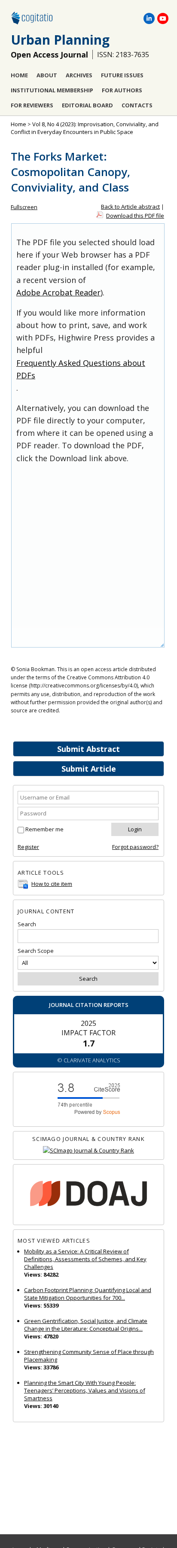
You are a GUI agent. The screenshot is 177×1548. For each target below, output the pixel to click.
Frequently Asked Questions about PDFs (80, 369)
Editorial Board (87, 105)
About (47, 75)
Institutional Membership (52, 90)
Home (19, 75)
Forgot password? (135, 847)
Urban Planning (60, 40)
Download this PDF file (135, 215)
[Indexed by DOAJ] (88, 1194)
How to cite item (51, 884)
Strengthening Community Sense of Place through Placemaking (89, 1355)
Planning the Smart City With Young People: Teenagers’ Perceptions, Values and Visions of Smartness (84, 1390)
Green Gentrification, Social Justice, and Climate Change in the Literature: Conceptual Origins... (85, 1324)
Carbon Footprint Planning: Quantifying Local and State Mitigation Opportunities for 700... (87, 1294)
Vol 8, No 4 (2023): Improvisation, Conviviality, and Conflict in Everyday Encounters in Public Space (85, 128)
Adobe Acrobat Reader (58, 292)
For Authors (122, 90)
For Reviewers (32, 105)
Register (28, 847)
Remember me (44, 829)
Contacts (137, 105)
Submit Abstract (88, 749)
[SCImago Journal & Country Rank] (88, 1150)
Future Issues (122, 75)
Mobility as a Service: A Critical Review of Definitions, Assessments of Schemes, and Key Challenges (85, 1259)
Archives (79, 75)
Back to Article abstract (130, 206)
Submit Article (88, 768)
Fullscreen (24, 207)
